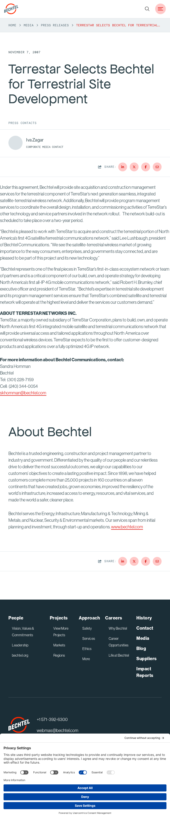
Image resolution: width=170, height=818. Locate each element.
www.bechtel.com (127, 526)
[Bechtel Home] (11, 9)
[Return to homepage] (19, 725)
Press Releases (55, 25)
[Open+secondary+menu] (160, 9)
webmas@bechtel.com (57, 730)
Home (12, 25)
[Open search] (147, 9)
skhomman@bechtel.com (23, 393)
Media (29, 25)
